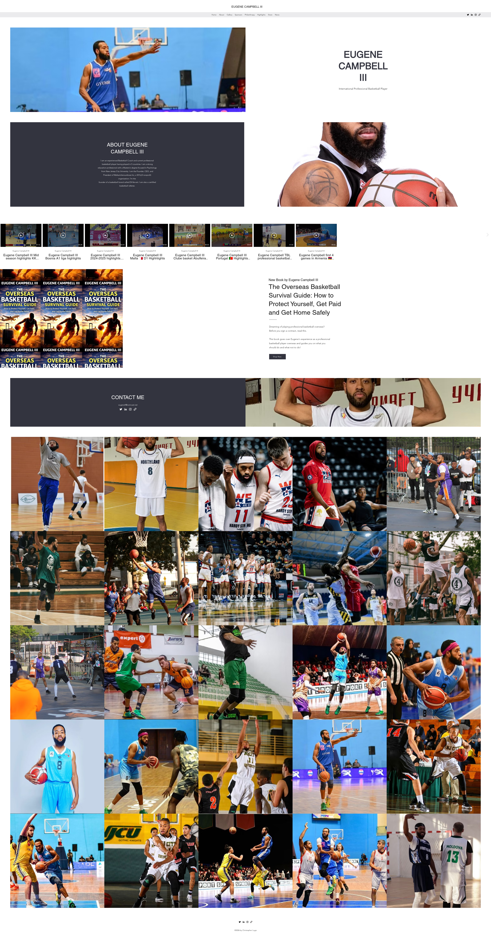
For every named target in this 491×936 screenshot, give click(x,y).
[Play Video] (21, 235)
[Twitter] (468, 14)
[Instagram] (475, 14)
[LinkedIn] (472, 14)
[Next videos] (487, 234)
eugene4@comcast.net (127, 405)
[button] (270, 15)
